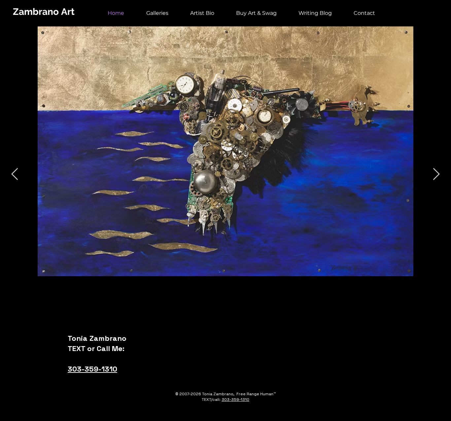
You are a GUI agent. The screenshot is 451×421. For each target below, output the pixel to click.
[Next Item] (436, 174)
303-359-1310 (92, 368)
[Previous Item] (14, 174)
